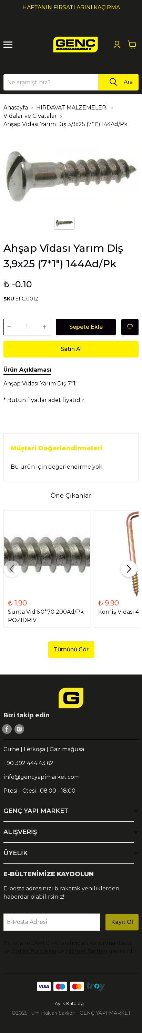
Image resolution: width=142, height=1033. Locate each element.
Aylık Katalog (69, 1003)
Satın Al (71, 349)
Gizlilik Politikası (33, 951)
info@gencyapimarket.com (41, 777)
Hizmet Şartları (86, 951)
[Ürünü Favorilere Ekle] (130, 327)
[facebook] (7, 729)
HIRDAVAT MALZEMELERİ (72, 107)
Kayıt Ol (122, 922)
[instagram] (19, 729)
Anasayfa (15, 107)
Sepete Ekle (86, 327)
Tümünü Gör (71, 649)
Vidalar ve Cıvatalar (30, 116)
